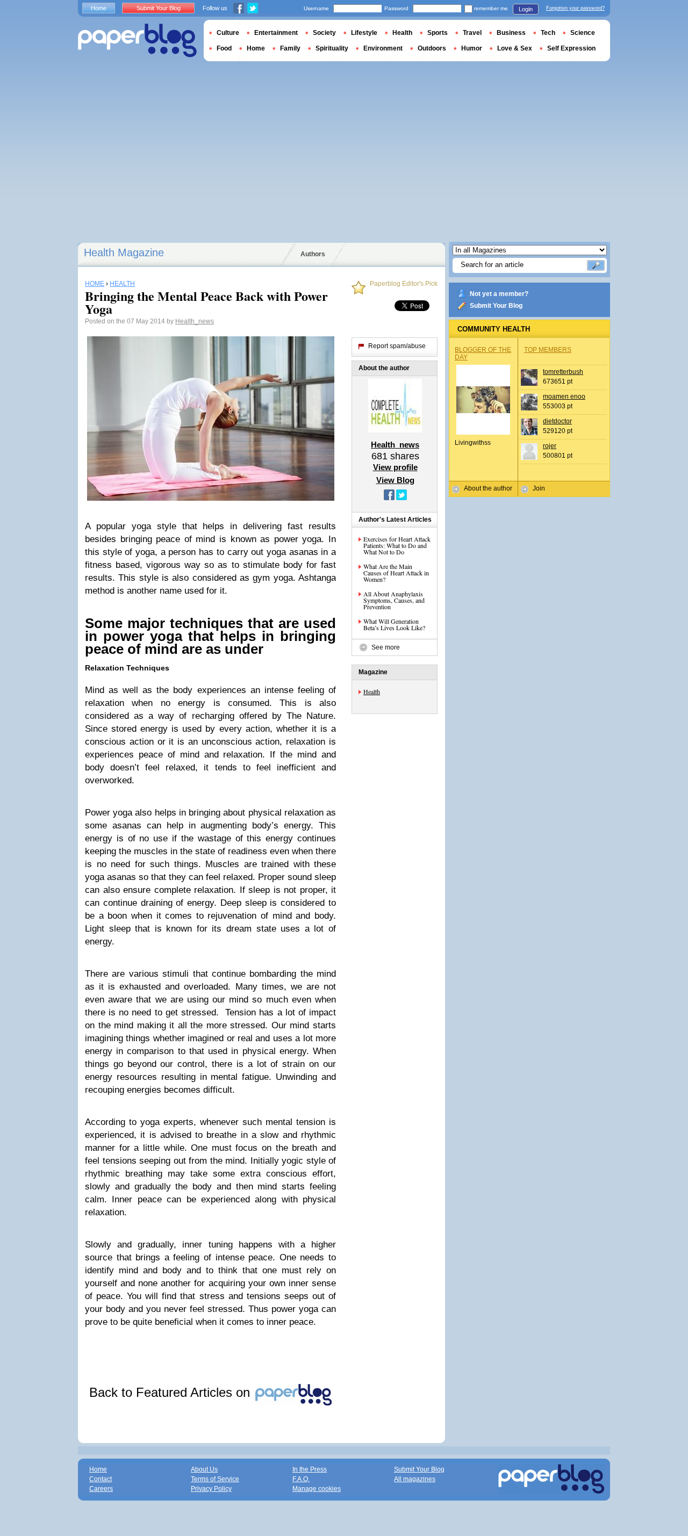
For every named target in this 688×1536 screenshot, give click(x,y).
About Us (204, 1469)
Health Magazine (124, 252)
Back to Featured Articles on (171, 1392)
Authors (312, 254)
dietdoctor (557, 421)
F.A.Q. (301, 1479)
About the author (488, 488)
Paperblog (137, 40)
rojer (549, 446)
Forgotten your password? (575, 8)
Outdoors (432, 48)
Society (324, 33)
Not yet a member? (499, 294)
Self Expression (571, 48)
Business (511, 33)
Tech (548, 33)
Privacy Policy (211, 1488)
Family (290, 48)
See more (385, 647)
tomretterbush (563, 372)
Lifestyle (364, 33)
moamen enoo (564, 396)
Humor (471, 48)
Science (582, 33)
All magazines (414, 1479)
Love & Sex (514, 48)
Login (526, 9)
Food (224, 48)
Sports (437, 33)
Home (98, 8)
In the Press (309, 1469)
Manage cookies (316, 1488)
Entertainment (276, 33)
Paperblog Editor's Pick (404, 283)
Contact (100, 1479)
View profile (395, 467)
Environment (383, 48)
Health (371, 691)
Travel (472, 33)
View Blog (395, 480)
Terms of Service (215, 1479)
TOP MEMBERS (547, 350)
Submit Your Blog (496, 305)
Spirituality (332, 48)
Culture (228, 33)
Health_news (194, 321)
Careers (101, 1488)
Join (539, 488)
